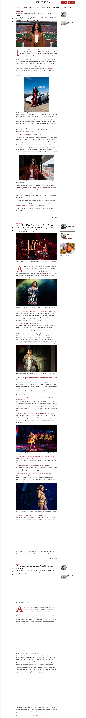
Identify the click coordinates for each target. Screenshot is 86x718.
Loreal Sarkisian (36, 49)
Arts (38, 7)
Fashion (25, 7)
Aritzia (46, 205)
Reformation (19, 205)
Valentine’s (44, 203)
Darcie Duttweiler (20, 20)
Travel (61, 254)
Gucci (34, 205)
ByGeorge (49, 203)
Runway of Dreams (42, 187)
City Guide (64, 7)
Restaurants (17, 7)
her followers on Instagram (47, 68)
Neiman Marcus (25, 205)
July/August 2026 (70, 14)
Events (70, 7)
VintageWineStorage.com (38, 715)
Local (48, 7)
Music (43, 7)
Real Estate (31, 7)
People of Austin (19, 11)
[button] (61, 248)
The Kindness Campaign (21, 187)
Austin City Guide (67, 242)
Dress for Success (50, 187)
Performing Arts (19, 223)
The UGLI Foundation (32, 187)
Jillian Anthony (20, 232)
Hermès (31, 205)
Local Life (18, 564)
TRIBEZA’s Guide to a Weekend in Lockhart (67, 256)
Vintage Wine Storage (28, 609)
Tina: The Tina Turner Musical (30, 553)
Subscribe (70, 230)
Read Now (65, 230)
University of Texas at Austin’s (46, 51)
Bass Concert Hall (44, 273)
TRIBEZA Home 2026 (69, 23)
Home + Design (56, 7)
